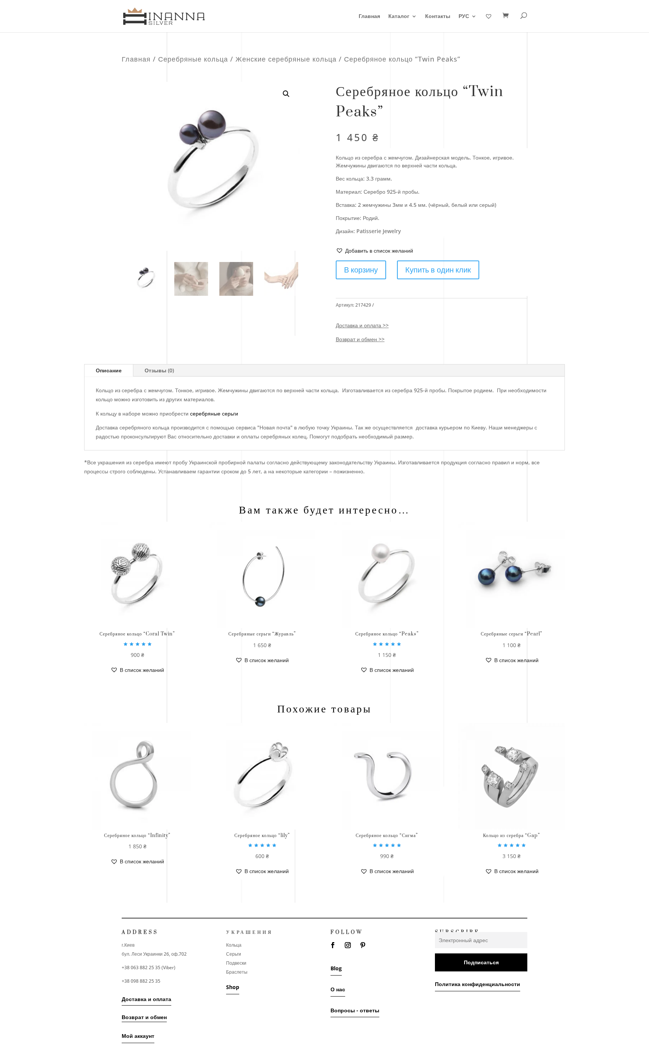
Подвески (236, 963)
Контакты (437, 17)
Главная (369, 17)
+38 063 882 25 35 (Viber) (148, 967)
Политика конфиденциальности (477, 984)
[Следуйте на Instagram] (348, 945)
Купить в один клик (438, 270)
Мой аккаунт (138, 1035)
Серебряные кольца (193, 58)
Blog (336, 968)
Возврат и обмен (144, 1017)
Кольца (233, 945)
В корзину (361, 270)
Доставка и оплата (146, 999)
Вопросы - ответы (355, 1010)
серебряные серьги (214, 413)
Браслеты (237, 972)
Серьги (233, 954)
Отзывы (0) (159, 370)
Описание (109, 370)
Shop (232, 987)
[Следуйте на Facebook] (333, 945)
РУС (464, 17)
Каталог (398, 17)
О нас (338, 989)
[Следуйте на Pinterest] (363, 945)
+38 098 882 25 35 (141, 981)
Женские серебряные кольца (286, 58)
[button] (374, 250)
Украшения (249, 932)
